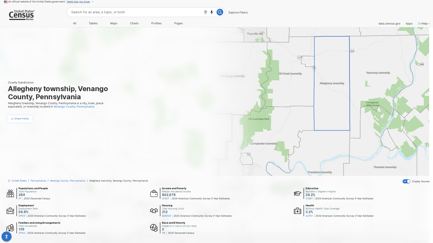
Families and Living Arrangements (39, 222)
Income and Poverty (174, 188)
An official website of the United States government (36, 1)
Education (312, 188)
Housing (167, 205)
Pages (178, 23)
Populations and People (33, 188)
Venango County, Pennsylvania (67, 180)
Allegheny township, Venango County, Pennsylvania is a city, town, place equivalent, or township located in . (56, 104)
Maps (113, 23)
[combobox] (146, 12)
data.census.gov (389, 23)
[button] (205, 12)
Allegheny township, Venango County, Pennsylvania (118, 180)
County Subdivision (21, 82)
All (74, 23)
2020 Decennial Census (37, 198)
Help (424, 23)
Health (310, 205)
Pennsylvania (38, 180)
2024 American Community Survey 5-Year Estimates (201, 198)
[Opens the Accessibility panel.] (7, 236)
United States (19, 180)
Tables (93, 23)
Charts (134, 23)
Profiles (156, 23)
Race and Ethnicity (173, 222)
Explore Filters (238, 12)
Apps (409, 23)
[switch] (417, 181)
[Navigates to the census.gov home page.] (17, 18)
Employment (26, 205)
